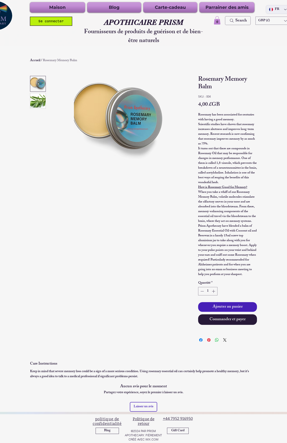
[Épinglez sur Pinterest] (208, 339)
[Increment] (214, 291)
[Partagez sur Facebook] (200, 339)
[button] (217, 20)
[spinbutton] (208, 291)
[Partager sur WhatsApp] (216, 339)
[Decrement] (202, 291)
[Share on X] (224, 339)
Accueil (35, 61)
